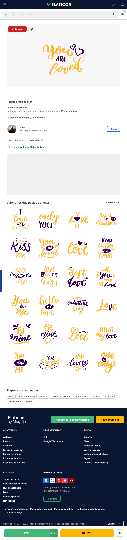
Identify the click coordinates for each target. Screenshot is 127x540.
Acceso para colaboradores (72, 419)
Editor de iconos (92, 450)
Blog (5, 492)
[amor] (49, 219)
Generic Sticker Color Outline (29, 147)
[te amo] (78, 219)
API (45, 437)
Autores (7, 437)
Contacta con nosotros (15, 483)
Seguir (87, 458)
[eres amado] (49, 248)
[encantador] (78, 362)
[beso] (20, 248)
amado (28, 401)
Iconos (6, 441)
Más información (69, 111)
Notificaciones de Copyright (90, 509)
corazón (43, 396)
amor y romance (26, 396)
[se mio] (20, 334)
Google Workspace (53, 441)
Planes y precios (11, 496)
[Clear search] (107, 14)
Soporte (88, 437)
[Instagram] (65, 480)
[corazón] (49, 362)
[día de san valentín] (20, 276)
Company (9, 472)
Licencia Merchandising (96, 462)
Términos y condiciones (15, 509)
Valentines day (37, 140)
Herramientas (52, 430)
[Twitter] (52, 480)
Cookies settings (13, 512)
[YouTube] (71, 480)
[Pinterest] (59, 480)
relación (109, 396)
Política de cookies (63, 509)
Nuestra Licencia (12, 487)
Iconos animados (12, 454)
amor (11, 396)
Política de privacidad (41, 509)
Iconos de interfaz (12, 450)
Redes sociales (52, 472)
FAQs (86, 441)
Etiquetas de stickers (14, 462)
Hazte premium (110, 419)
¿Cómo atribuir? (38, 117)
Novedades (9, 500)
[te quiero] (20, 219)
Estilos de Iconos (92, 445)
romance (95, 396)
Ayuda (87, 430)
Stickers (7, 445)
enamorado (81, 396)
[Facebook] (46, 480)
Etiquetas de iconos (13, 458)
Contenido (10, 430)
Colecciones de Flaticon (96, 454)
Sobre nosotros (11, 479)
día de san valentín (61, 396)
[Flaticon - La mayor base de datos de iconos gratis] (59, 4)
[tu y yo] (20, 305)
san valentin (14, 401)
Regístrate (52, 498)
